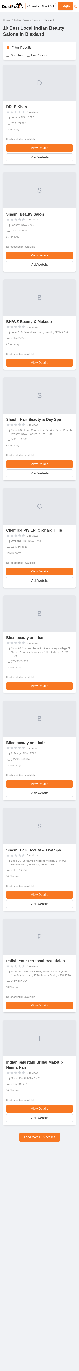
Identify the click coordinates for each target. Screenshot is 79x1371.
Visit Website (40, 157)
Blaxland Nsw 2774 (42, 6)
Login (65, 6)
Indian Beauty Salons (27, 20)
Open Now (17, 55)
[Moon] (75, 6)
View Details (39, 148)
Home (6, 20)
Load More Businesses (39, 1137)
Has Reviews (39, 55)
